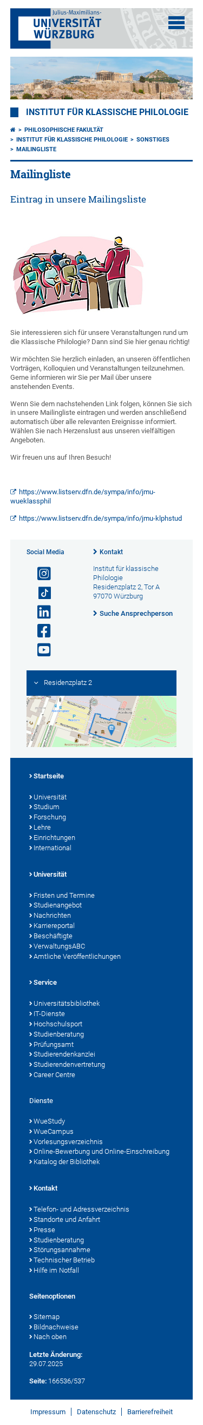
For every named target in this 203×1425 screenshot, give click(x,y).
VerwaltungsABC (59, 946)
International (52, 848)
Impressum (48, 1412)
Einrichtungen (54, 838)
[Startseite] (13, 129)
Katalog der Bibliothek (67, 1162)
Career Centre (54, 1075)
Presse (44, 1230)
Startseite (49, 776)
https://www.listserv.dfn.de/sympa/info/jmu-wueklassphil (83, 496)
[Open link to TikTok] (40, 593)
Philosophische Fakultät (63, 129)
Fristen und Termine (64, 895)
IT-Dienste (49, 1014)
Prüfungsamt (54, 1044)
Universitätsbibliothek (67, 1003)
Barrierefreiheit (150, 1412)
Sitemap (47, 1317)
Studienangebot (58, 905)
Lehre (42, 827)
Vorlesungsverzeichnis (68, 1142)
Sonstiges (152, 139)
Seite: (38, 1381)
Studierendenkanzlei (64, 1054)
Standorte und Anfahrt (67, 1219)
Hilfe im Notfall (56, 1270)
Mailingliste (36, 149)
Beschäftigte (53, 936)
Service (45, 982)
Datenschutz (96, 1412)
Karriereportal (54, 926)
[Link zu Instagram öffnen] (40, 573)
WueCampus (54, 1131)
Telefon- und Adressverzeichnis (81, 1209)
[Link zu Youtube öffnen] (40, 650)
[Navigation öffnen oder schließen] (176, 22)
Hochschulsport (58, 1024)
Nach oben (50, 1337)
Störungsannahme (62, 1250)
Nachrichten (52, 915)
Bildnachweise (56, 1327)
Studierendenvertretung (69, 1064)
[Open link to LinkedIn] (40, 612)
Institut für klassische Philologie (107, 112)
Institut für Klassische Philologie (72, 139)
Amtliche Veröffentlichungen (77, 956)
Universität (50, 797)
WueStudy (49, 1121)
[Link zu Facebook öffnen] (40, 631)
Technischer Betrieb (64, 1260)
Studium (47, 807)
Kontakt (111, 552)
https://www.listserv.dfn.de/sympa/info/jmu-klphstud (100, 518)
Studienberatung (59, 1034)
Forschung (50, 817)
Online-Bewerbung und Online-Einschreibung (101, 1151)
